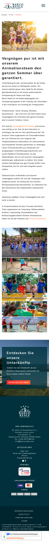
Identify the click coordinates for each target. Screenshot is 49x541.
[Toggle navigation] (43, 5)
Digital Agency (29, 529)
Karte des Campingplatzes (24, 453)
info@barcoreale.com (24, 441)
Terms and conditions (24, 517)
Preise (24, 455)
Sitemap (24, 521)
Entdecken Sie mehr (18, 382)
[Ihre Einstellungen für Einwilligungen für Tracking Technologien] (4, 537)
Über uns (25, 451)
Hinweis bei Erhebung (13, 538)
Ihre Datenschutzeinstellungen (23, 534)
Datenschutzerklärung (24, 511)
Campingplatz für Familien (24, 126)
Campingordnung (24, 458)
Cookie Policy (23, 514)
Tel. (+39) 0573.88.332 (24, 439)
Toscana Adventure (37, 218)
